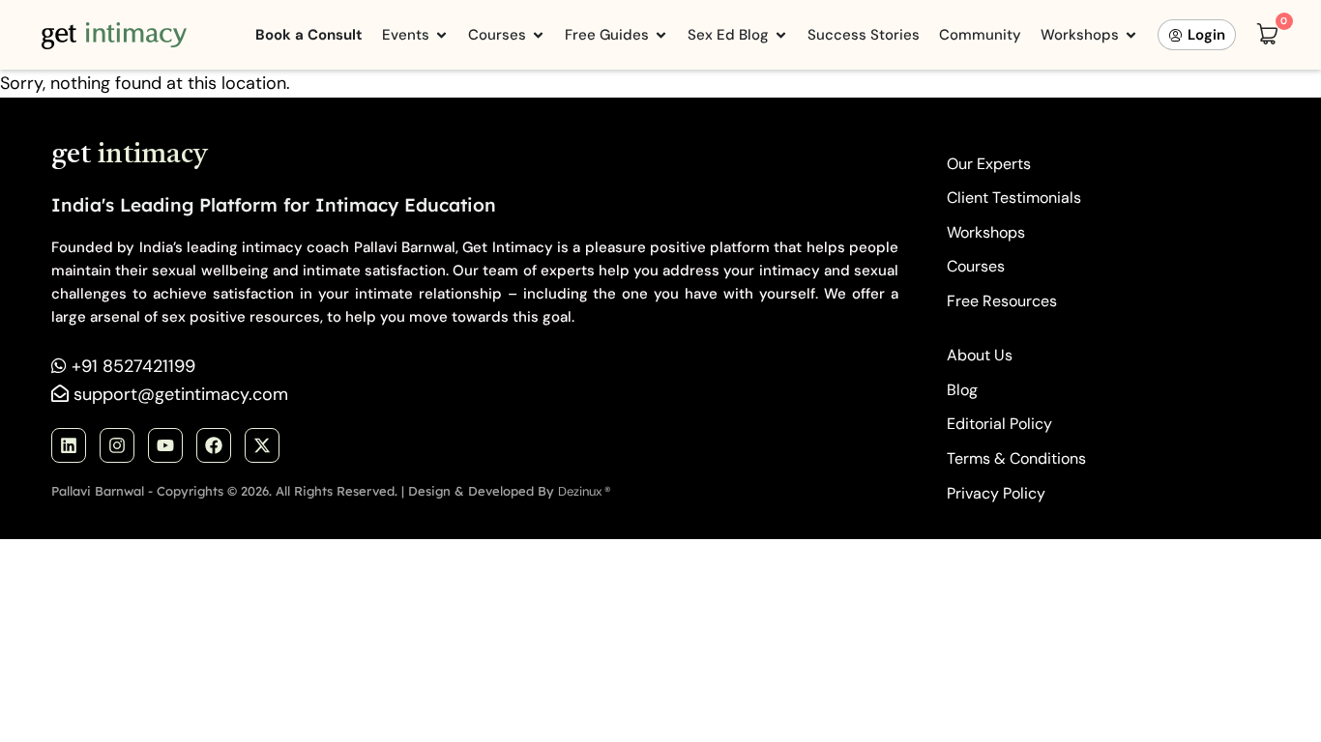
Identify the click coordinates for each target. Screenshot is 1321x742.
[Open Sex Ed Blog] (781, 35)
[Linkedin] (68, 445)
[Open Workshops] (1131, 35)
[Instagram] (117, 445)
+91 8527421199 (133, 366)
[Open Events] (441, 35)
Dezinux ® (584, 491)
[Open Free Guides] (661, 35)
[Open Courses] (538, 35)
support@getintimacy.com (180, 394)
